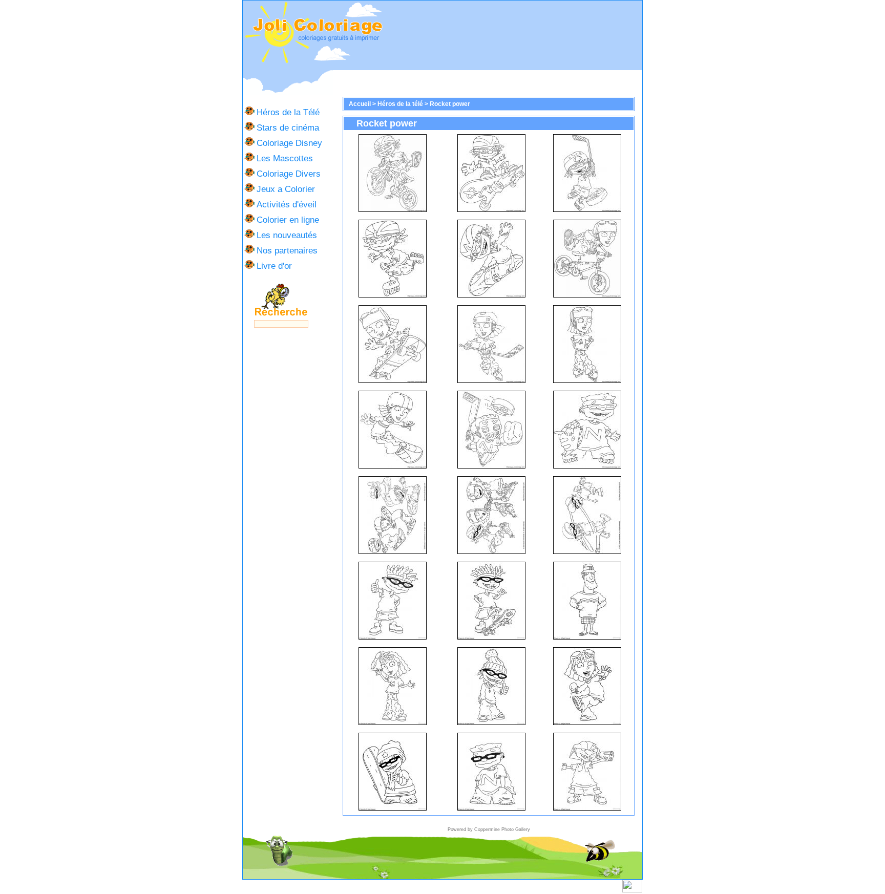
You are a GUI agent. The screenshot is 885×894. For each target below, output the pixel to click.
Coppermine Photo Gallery (502, 829)
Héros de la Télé (288, 112)
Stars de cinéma (288, 127)
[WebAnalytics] (632, 890)
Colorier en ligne (288, 220)
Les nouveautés (287, 235)
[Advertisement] (513, 35)
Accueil (360, 104)
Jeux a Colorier (286, 189)
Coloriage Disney (289, 143)
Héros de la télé (400, 104)
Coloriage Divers (289, 173)
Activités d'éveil (287, 204)
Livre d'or (274, 266)
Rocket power (450, 104)
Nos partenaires (287, 250)
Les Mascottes (285, 158)
